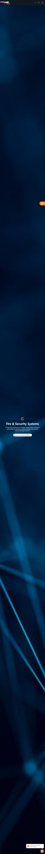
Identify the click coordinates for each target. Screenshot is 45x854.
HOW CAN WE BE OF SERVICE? (23, 435)
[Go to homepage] (5, 2)
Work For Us (42, 203)
